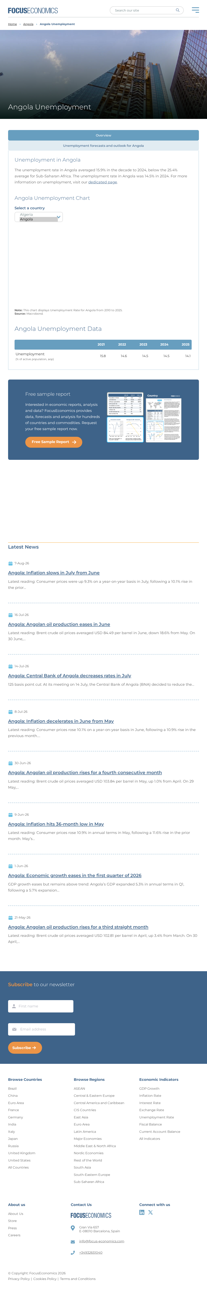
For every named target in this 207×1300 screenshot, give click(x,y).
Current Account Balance (159, 1132)
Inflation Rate (150, 1096)
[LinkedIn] (141, 1212)
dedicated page (102, 182)
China (13, 1096)
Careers (14, 1235)
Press (12, 1228)
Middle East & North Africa (95, 1146)
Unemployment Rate (156, 1117)
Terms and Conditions (78, 1279)
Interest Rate (150, 1103)
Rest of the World (88, 1160)
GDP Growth (149, 1089)
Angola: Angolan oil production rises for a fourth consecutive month (85, 772)
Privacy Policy (19, 1279)
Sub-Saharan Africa (89, 1182)
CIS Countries (85, 1110)
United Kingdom (21, 1153)
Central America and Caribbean (99, 1103)
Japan (13, 1139)
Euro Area (16, 1103)
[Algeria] (39, 214)
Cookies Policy (45, 1279)
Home (12, 24)
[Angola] (39, 219)
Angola (28, 24)
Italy (11, 1132)
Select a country (30, 208)
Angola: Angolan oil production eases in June (59, 624)
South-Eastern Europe (92, 1175)
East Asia (81, 1117)
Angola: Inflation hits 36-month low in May (56, 824)
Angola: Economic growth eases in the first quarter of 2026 (75, 875)
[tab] (103, 135)
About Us (15, 1214)
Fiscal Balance (150, 1124)
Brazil (12, 1089)
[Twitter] (150, 1212)
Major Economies (88, 1139)
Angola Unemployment (57, 24)
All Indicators (149, 1139)
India (12, 1124)
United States (19, 1160)
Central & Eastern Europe (94, 1096)
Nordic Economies (89, 1153)
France (13, 1110)
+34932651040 (90, 1253)
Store (12, 1221)
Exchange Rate (151, 1110)
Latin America (85, 1132)
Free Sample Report (50, 442)
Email (13, 1019)
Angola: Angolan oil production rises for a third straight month (78, 927)
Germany (15, 1117)
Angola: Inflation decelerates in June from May (61, 721)
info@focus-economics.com (101, 1241)
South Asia (82, 1167)
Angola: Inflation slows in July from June (54, 572)
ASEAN (79, 1089)
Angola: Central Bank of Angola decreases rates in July (69, 675)
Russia (13, 1146)
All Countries (18, 1167)
